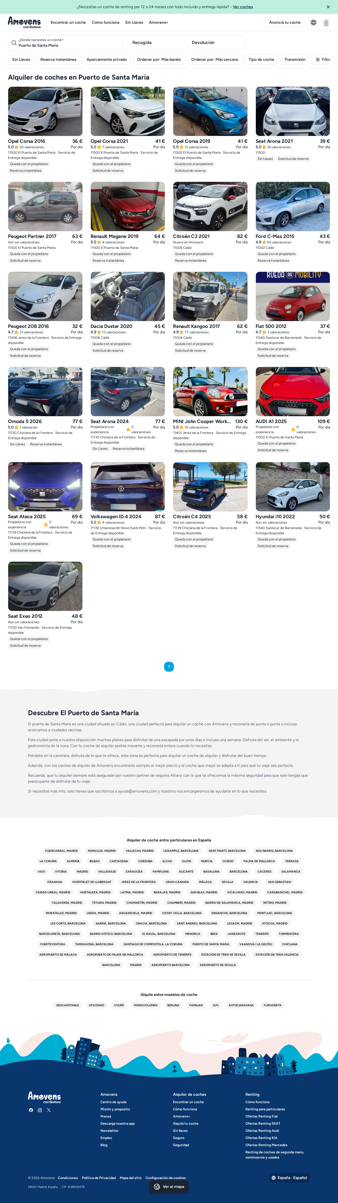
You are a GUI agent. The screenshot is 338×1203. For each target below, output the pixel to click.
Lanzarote (236, 934)
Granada (54, 882)
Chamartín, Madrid (141, 902)
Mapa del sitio (131, 1178)
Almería (73, 861)
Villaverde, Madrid (67, 902)
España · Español (292, 1177)
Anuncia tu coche (285, 22)
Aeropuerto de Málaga (58, 954)
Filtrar (327, 59)
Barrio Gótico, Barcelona (111, 934)
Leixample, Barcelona (181, 851)
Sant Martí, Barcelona (227, 851)
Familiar (196, 1005)
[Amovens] (24, 22)
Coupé (119, 1005)
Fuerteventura (52, 944)
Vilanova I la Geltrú (255, 944)
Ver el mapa (173, 1186)
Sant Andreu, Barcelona (197, 923)
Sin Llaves (134, 22)
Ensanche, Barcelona (229, 913)
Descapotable (67, 1005)
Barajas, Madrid (167, 892)
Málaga (205, 882)
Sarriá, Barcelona (111, 923)
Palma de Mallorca (259, 861)
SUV (216, 1005)
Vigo (41, 871)
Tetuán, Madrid (104, 902)
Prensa (105, 1116)
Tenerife (262, 934)
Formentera (289, 934)
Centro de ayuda (113, 1102)
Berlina (173, 1005)
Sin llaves (180, 1131)
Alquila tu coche (185, 1123)
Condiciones (68, 1178)
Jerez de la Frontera (138, 882)
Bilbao (95, 861)
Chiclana (290, 944)
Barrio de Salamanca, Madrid (229, 902)
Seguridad (181, 1145)
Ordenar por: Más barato (159, 59)
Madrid (82, 871)
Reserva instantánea (58, 59)
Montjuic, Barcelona (274, 913)
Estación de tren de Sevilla (223, 954)
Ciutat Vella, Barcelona (182, 913)
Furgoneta (273, 1005)
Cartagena (119, 861)
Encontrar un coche (68, 22)
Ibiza (214, 934)
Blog (103, 1145)
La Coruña (48, 861)
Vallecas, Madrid (140, 851)
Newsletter (109, 1131)
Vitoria (61, 871)
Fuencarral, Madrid (61, 851)
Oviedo (228, 861)
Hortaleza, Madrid (95, 892)
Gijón (186, 861)
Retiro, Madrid (275, 902)
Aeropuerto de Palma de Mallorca (115, 954)
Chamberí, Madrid (181, 902)
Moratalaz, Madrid (61, 913)
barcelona (111, 965)
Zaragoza (134, 871)
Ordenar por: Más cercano (214, 59)
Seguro (178, 1138)
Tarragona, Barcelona (94, 944)
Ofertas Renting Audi (262, 1131)
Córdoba (145, 861)
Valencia (250, 882)
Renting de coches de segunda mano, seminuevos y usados (274, 1155)
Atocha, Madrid (275, 923)
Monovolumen (145, 1005)
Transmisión (295, 59)
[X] (49, 1110)
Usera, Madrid (98, 913)
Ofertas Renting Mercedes (266, 1145)
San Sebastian (279, 882)
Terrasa (292, 861)
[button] (330, 7)
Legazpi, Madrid (239, 923)
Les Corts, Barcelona (68, 923)
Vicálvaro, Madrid (242, 892)
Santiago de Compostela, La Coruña (153, 944)
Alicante (186, 871)
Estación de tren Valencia (277, 954)
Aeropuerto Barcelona (170, 965)
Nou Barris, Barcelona (274, 851)
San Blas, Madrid (203, 892)
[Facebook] (31, 1110)
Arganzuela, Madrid (135, 913)
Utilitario (96, 1005)
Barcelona (239, 871)
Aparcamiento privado (107, 59)
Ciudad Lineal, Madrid (53, 892)
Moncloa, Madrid (102, 851)
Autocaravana (241, 1005)
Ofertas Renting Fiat (261, 1116)
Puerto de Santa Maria (211, 944)
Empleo (106, 1138)
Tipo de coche (261, 59)
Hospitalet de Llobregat (91, 882)
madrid (136, 965)
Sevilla (227, 882)
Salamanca (290, 871)
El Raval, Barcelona (158, 934)
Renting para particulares (265, 1109)
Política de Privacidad (99, 1178)
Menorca (192, 934)
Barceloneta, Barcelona (59, 934)
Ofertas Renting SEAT (262, 1123)
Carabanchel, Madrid (285, 892)
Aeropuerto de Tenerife (172, 954)
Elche (167, 861)
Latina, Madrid (132, 892)
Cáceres (264, 871)
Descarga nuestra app (117, 1123)
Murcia (207, 861)
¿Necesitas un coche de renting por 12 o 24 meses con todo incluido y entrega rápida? (165, 6)
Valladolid (107, 871)
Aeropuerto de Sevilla (218, 965)
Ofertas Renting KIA (261, 1138)
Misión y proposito (115, 1109)
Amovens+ (158, 22)
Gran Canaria (177, 882)
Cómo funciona (105, 22)
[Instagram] (40, 1110)
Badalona (211, 871)
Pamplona (161, 871)
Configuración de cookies (165, 1178)
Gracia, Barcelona (151, 923)
